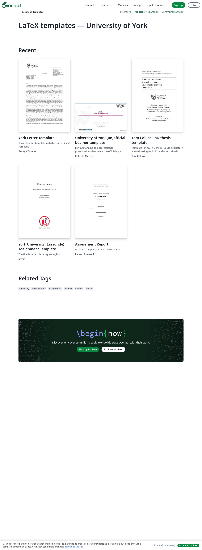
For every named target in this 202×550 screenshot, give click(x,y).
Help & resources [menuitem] (155, 5)
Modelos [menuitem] (123, 5)
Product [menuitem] (89, 5)
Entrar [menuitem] (194, 5)
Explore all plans (113, 349)
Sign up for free (88, 349)
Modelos (140, 11)
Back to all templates (31, 11)
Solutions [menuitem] (106, 5)
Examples (153, 11)
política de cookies (74, 546)
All (130, 11)
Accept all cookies (188, 545)
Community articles (173, 11)
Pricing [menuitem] (137, 5)
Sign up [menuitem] (178, 5)
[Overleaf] (11, 5)
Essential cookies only (165, 545)
